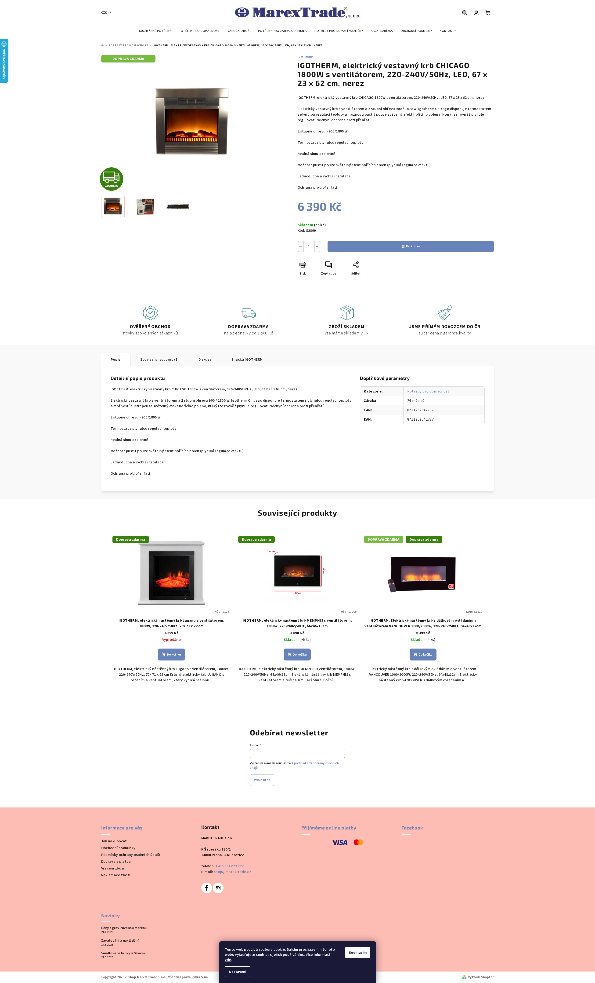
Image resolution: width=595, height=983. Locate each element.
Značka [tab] (247, 359)
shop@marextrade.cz (232, 871)
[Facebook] (206, 888)
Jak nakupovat (114, 841)
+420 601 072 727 (230, 866)
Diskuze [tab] (205, 359)
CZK (104, 12)
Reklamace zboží (115, 875)
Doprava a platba (116, 861)
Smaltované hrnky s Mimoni (123, 953)
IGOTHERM (306, 57)
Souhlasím (358, 952)
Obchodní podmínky (118, 848)
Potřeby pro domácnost (428, 391)
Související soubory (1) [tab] (159, 359)
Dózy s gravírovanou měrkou (124, 927)
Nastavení (237, 971)
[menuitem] (155, 31)
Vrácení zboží (112, 868)
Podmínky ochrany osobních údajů (130, 854)
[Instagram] (218, 888)
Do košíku (413, 246)
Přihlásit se (262, 780)
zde (228, 959)
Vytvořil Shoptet (481, 977)
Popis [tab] (116, 359)
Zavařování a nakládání (120, 940)
